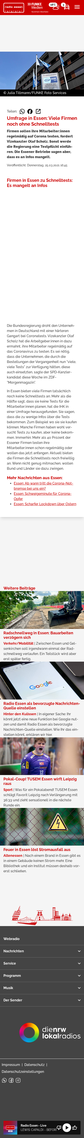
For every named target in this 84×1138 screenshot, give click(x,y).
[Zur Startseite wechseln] (13, 8)
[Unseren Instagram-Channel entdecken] (18, 1080)
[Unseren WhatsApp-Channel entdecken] (4, 1080)
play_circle (67, 1128)
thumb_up (74, 1127)
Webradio (11, 939)
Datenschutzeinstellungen (23, 1072)
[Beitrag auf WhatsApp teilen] (22, 111)
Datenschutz (34, 1065)
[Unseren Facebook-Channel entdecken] (11, 1080)
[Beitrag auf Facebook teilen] (30, 111)
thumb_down (59, 1127)
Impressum (11, 1065)
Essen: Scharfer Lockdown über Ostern (45, 504)
